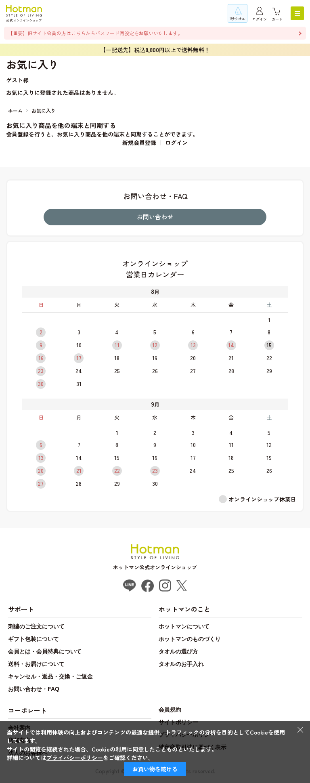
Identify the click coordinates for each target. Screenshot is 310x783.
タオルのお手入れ (181, 664)
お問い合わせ (155, 216)
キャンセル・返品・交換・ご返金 (50, 676)
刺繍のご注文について (36, 626)
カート (277, 19)
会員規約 (170, 709)
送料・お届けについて (36, 664)
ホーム (15, 110)
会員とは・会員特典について (45, 651)
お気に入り (43, 110)
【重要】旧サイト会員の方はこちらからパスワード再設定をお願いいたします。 (95, 32)
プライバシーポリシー (74, 758)
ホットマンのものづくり (190, 639)
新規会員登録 (139, 143)
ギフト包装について (33, 639)
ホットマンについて (184, 626)
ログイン (259, 19)
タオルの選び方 (178, 651)
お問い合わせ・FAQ (33, 689)
